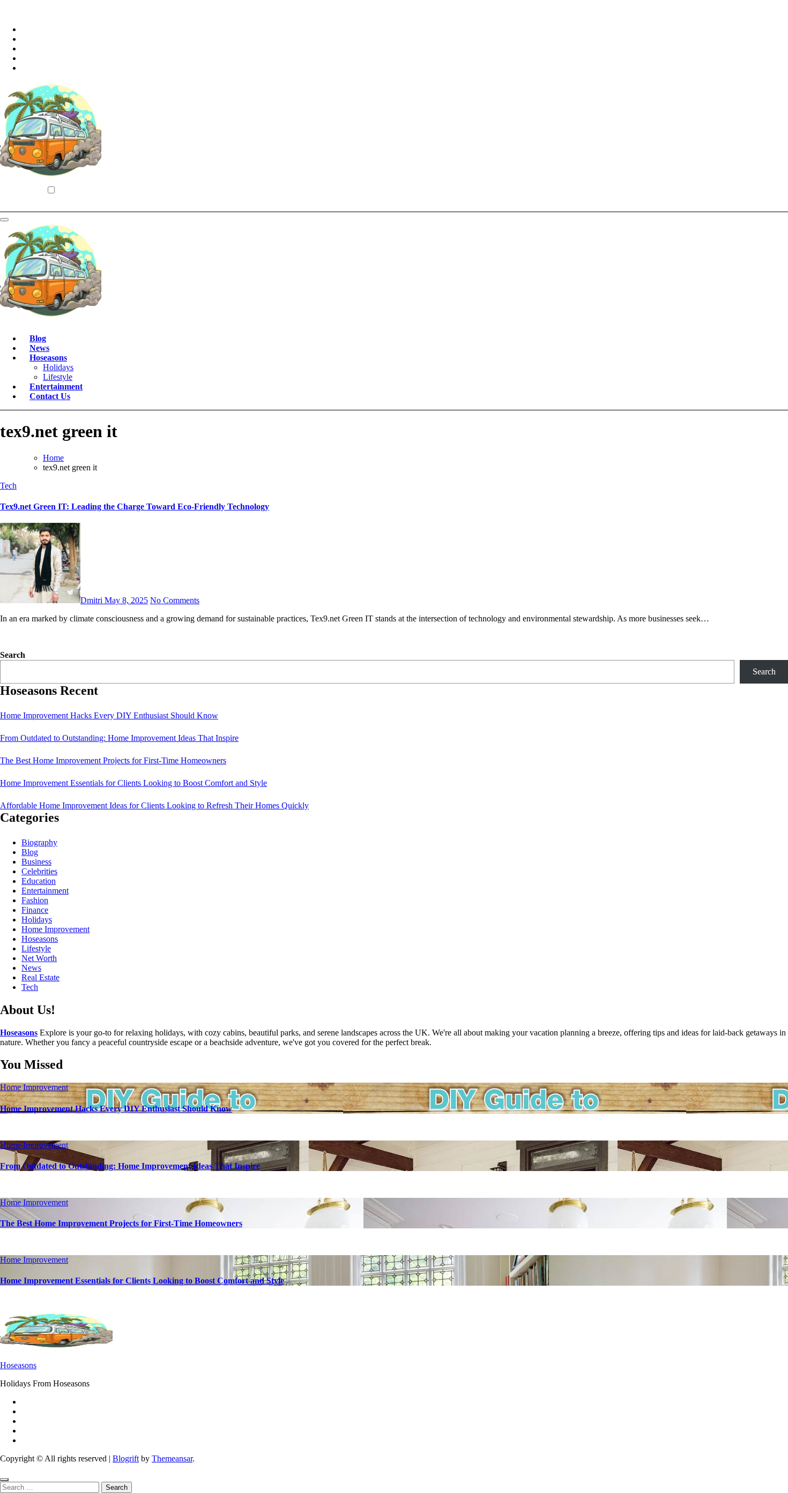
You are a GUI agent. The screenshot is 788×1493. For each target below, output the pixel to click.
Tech (8, 485)
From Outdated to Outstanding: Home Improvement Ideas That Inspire (119, 737)
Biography (39, 842)
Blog (37, 338)
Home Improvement (55, 929)
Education (38, 881)
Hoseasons (48, 357)
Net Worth (39, 958)
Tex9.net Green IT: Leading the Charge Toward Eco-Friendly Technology (134, 506)
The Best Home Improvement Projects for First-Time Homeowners (113, 760)
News (39, 347)
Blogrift (126, 1458)
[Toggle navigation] (4, 219)
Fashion (34, 900)
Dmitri (92, 600)
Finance (34, 909)
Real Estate (40, 977)
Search (12, 654)
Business (36, 861)
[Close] (4, 1479)
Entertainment (56, 386)
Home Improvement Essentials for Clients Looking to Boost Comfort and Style (133, 782)
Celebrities (39, 871)
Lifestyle (57, 376)
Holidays (58, 367)
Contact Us (49, 396)
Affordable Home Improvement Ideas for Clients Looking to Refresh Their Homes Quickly (154, 805)
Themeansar (172, 1458)
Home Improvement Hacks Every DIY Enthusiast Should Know (109, 715)
